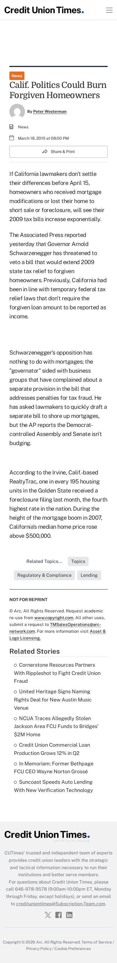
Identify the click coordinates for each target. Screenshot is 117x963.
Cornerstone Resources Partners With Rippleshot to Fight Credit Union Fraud (57, 673)
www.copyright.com (53, 617)
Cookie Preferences (73, 948)
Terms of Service (97, 942)
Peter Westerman (49, 111)
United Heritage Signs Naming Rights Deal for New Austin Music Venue (53, 699)
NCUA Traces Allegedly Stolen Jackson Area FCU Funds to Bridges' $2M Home (56, 726)
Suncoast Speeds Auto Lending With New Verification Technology (53, 786)
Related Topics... (44, 561)
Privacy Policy (38, 948)
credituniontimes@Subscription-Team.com (60, 903)
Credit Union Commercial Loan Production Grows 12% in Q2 (52, 749)
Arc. (39, 942)
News (17, 76)
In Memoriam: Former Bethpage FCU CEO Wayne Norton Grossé (53, 768)
